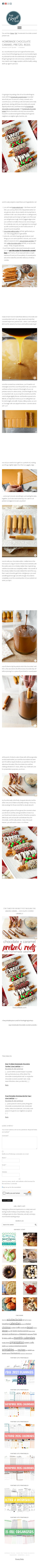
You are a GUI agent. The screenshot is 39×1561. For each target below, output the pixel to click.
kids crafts (8, 1342)
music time (5, 1346)
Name (4, 1161)
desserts (35, 1331)
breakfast (5, 1327)
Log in (27, 1558)
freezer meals (31, 1334)
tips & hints (22, 1357)
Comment (5, 1139)
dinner (5, 1334)
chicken (28, 1327)
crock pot (23, 1331)
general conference (9, 1338)
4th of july (4, 1323)
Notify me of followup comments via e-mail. (15, 1158)
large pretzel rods (17, 211)
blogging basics (28, 1323)
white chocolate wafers (14, 247)
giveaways (23, 1338)
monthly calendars (24, 1341)
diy (11, 1334)
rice (26, 1354)
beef (23, 1323)
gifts (18, 1338)
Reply (6, 1089)
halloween (30, 1338)
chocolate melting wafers (11, 235)
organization (17, 1346)
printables (8, 1353)
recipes (21, 1353)
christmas (6, 1331)
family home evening (20, 1334)
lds (12, 1342)
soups (8, 1357)
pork (7, 1349)
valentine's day (28, 1357)
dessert (30, 1331)
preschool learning (20, 1349)
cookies (13, 1331)
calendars (15, 1327)
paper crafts (29, 1346)
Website (4, 1176)
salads (30, 1354)
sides (33, 1354)
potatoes (11, 1349)
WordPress (21, 1558)
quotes (15, 1354)
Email (4, 1168)
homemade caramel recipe (19, 101)
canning (23, 1327)
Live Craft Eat (13, 18)
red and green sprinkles (27, 245)
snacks (4, 1357)
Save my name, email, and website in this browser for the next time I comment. (18, 1186)
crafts (18, 1331)
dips (9, 1334)
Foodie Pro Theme (21, 1557)
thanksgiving (15, 1357)
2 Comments (21, 51)
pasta (4, 1350)
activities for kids (14, 1323)
